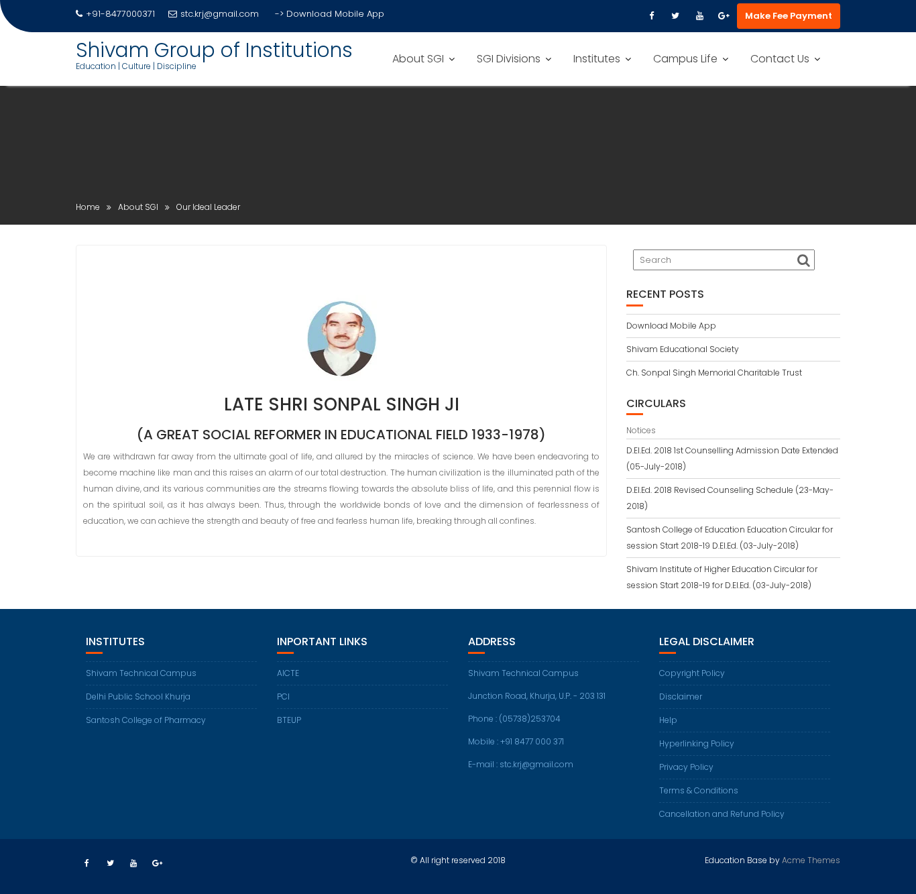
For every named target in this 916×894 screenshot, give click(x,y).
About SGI (418, 58)
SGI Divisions (508, 58)
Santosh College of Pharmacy (146, 720)
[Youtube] (699, 16)
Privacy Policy (686, 767)
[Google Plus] (723, 16)
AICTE (288, 673)
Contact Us (779, 58)
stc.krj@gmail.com (219, 13)
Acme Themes (811, 860)
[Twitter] (675, 16)
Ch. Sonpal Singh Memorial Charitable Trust (714, 372)
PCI (283, 696)
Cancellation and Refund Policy (722, 814)
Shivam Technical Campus (141, 673)
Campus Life (685, 58)
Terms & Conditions (698, 790)
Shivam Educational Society (682, 349)
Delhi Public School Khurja (138, 696)
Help (668, 720)
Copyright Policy (692, 673)
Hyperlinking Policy (696, 743)
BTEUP (289, 720)
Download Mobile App (335, 13)
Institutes (596, 58)
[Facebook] (651, 16)
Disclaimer (680, 696)
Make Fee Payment (788, 15)
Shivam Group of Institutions (214, 50)
